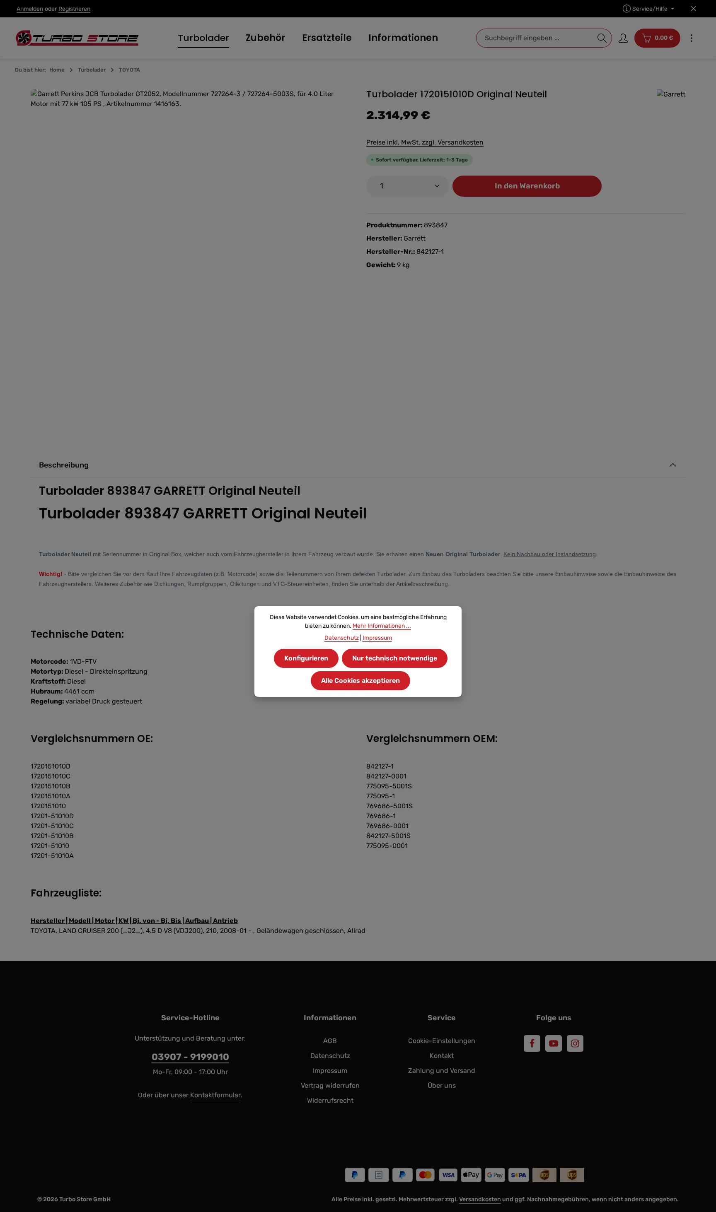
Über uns (442, 1085)
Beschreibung (64, 465)
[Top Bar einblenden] (691, 38)
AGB (330, 1041)
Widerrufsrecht (330, 1100)
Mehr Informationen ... (382, 625)
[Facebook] (532, 1043)
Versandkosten (480, 1199)
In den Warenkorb (527, 185)
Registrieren (74, 8)
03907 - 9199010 (190, 1057)
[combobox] (534, 38)
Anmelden (30, 8)
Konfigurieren (306, 658)
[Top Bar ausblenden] (693, 9)
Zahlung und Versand (441, 1071)
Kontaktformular (215, 1095)
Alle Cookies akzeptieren (360, 680)
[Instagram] (575, 1043)
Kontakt (442, 1056)
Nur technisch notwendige (394, 658)
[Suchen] (602, 38)
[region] (190, 248)
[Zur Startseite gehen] (77, 38)
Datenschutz (330, 1056)
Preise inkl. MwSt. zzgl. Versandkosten (425, 142)
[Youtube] (553, 1043)
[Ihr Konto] (623, 38)
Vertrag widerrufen (330, 1085)
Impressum (330, 1071)
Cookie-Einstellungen (441, 1041)
